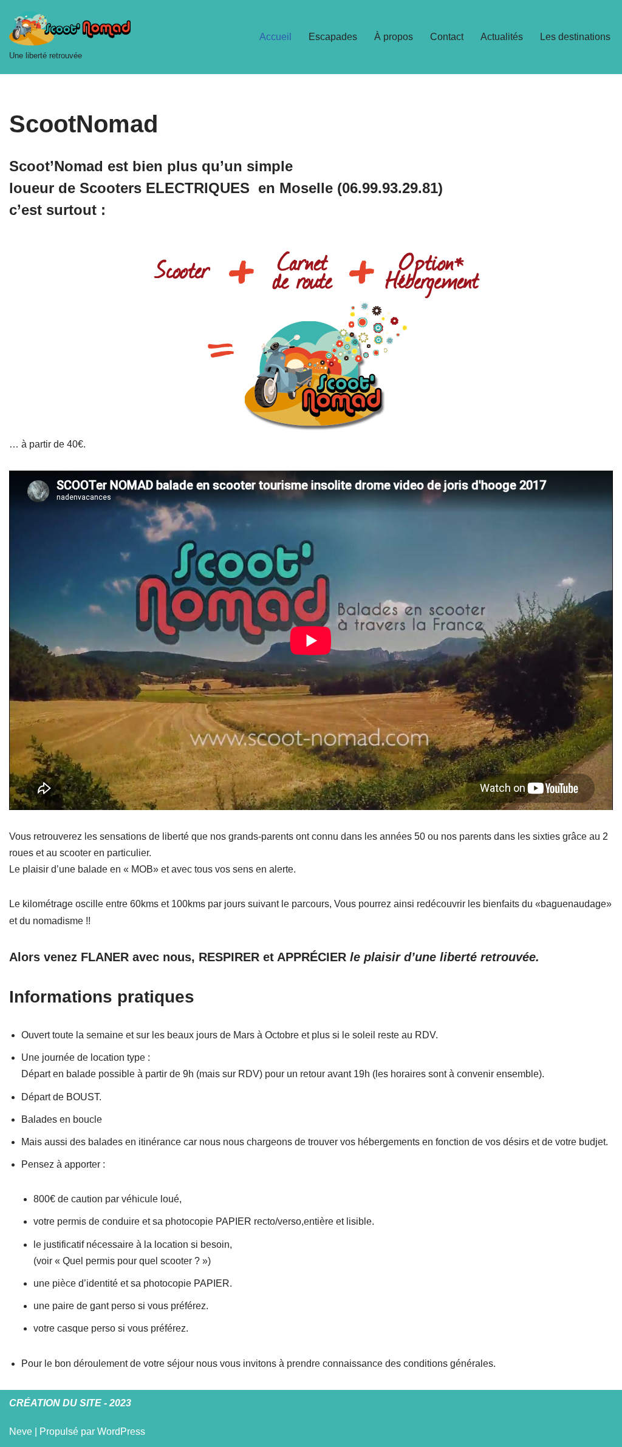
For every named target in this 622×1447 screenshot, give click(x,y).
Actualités (501, 37)
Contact (446, 37)
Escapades (333, 37)
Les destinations (575, 37)
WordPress (121, 1431)
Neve (20, 1431)
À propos (393, 37)
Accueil (275, 37)
